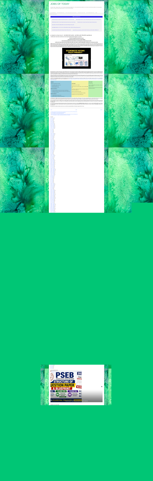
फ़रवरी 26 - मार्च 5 (52, 189)
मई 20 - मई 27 (51, 367)
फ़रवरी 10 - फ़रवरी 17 (52, 336)
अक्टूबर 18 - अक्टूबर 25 (52, 288)
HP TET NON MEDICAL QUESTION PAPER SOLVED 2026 (57, 113)
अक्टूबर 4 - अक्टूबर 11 (52, 290)
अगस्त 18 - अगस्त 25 (52, 316)
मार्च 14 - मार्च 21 (51, 271)
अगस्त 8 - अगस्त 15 (52, 254)
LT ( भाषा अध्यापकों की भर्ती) (53, 12)
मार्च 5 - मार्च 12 (51, 188)
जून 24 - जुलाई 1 (52, 363)
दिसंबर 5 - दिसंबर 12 (52, 240)
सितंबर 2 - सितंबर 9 (52, 355)
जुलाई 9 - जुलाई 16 (52, 175)
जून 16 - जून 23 (51, 323)
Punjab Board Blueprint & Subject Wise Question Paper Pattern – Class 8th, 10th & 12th (63, 19)
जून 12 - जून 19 (51, 219)
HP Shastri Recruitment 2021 (81, 12)
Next (101, 386)
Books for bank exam (53, 443)
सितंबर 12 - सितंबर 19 (52, 250)
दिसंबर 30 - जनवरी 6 (52, 341)
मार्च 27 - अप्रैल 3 (52, 228)
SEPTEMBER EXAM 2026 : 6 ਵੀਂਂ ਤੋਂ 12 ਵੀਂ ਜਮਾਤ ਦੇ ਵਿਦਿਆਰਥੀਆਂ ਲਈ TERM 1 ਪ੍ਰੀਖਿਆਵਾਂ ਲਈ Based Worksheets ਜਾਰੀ (66, 27)
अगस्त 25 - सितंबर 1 (52, 147)
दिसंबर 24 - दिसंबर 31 (52, 164)
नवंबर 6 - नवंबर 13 (52, 202)
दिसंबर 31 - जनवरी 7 (52, 163)
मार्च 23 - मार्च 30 (51, 136)
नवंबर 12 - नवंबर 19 (52, 166)
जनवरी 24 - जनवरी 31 (52, 277)
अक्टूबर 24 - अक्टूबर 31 (52, 245)
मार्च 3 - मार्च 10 (51, 158)
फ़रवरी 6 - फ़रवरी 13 (52, 233)
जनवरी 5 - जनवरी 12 (52, 140)
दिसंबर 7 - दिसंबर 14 (52, 124)
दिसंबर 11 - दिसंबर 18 (52, 198)
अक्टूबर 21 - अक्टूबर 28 (52, 349)
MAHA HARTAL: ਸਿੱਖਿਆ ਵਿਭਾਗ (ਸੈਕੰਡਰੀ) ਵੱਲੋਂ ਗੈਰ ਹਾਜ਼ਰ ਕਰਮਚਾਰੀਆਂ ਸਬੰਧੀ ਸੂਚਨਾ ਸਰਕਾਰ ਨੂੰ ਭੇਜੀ (63, 24)
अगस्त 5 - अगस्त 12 (52, 358)
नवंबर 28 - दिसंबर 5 (52, 241)
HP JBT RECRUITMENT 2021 (60, 12)
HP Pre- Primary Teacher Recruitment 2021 (71, 12)
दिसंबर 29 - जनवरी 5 (52, 141)
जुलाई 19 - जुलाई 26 (52, 299)
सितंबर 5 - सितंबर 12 (52, 251)
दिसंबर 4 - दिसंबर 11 (52, 199)
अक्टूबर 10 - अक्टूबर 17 (52, 247)
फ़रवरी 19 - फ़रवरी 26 (52, 190)
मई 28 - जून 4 (51, 179)
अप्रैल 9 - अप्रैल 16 (52, 185)
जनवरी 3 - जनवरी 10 (52, 279)
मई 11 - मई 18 (51, 131)
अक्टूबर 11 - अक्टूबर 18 (52, 289)
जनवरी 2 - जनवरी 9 (52, 237)
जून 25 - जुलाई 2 (52, 177)
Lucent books (52, 442)
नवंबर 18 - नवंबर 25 (52, 346)
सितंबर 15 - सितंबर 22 (52, 146)
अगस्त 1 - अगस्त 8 (52, 255)
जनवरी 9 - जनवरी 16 (52, 236)
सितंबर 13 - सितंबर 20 (52, 292)
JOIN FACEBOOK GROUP (54, 454)
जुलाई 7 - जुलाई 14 (52, 149)
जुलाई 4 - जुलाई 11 (52, 258)
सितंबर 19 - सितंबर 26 (52, 249)
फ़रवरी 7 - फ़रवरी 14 (52, 275)
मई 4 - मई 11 (51, 132)
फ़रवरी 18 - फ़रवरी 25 (52, 160)
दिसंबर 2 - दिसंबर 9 (52, 344)
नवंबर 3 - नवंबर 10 (52, 307)
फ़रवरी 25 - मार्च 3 (52, 159)
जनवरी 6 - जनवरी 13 (52, 340)
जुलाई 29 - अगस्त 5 (52, 359)
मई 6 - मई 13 (51, 368)
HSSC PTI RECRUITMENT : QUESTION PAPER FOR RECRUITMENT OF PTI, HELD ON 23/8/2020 (65, 429)
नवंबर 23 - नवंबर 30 (52, 125)
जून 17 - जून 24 (51, 364)
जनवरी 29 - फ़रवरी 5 (52, 192)
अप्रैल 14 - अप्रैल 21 (52, 329)
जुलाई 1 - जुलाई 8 (52, 362)
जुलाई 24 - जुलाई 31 (52, 214)
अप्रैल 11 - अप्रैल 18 (52, 268)
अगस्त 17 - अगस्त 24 (52, 127)
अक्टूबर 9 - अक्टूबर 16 (52, 205)
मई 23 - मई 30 (51, 263)
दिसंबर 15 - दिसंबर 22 (52, 142)
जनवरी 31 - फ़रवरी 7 (52, 276)
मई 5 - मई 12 (51, 153)
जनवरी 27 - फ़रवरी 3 (52, 338)
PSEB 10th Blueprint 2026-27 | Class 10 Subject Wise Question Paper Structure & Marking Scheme (88, 19)
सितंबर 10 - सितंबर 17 (52, 172)
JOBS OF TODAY (59, 4)
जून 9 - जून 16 (51, 324)
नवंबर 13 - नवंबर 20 (52, 201)
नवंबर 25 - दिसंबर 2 (52, 345)
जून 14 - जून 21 (51, 119)
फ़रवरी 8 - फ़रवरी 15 (52, 123)
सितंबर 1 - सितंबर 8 (52, 314)
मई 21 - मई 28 (51, 180)
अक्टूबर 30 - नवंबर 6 (52, 203)
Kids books (52, 444)
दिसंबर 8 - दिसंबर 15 (52, 303)
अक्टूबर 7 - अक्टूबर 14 (52, 351)
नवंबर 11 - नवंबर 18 (52, 347)
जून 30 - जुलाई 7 (52, 150)
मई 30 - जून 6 (51, 262)
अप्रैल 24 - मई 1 (52, 225)
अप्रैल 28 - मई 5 (52, 154)
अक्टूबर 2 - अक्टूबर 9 (52, 206)
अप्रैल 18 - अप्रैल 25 (52, 267)
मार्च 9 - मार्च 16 (51, 138)
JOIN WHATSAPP (53, 455)
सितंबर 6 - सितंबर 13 (52, 293)
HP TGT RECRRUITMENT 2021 (90, 12)
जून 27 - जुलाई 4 (52, 259)
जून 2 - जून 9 (51, 325)
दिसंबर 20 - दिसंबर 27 (52, 281)
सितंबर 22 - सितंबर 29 (52, 145)
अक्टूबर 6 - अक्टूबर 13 (52, 310)
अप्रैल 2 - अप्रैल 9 (52, 186)
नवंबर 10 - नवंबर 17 (52, 306)
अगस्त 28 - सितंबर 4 (52, 210)
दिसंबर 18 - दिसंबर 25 (52, 197)
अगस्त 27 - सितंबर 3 (52, 173)
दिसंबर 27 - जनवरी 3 (52, 280)
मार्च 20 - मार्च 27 (51, 229)
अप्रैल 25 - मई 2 (52, 266)
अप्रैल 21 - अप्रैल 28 (52, 155)
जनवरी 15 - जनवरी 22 (52, 194)
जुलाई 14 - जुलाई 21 (52, 320)
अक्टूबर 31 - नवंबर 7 (52, 244)
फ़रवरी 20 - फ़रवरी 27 (52, 231)
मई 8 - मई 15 (51, 223)
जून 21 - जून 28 (51, 118)
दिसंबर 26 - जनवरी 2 (52, 238)
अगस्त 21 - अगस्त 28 (52, 211)
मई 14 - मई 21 (51, 181)
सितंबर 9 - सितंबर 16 (52, 354)
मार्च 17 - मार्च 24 (51, 332)
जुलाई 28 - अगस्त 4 (52, 318)
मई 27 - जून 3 (51, 366)
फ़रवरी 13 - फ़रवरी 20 (52, 232)
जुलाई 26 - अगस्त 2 (52, 298)
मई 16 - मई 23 (51, 264)
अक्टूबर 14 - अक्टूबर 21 (52, 350)
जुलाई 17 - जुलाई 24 (52, 215)
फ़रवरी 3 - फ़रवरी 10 (52, 337)
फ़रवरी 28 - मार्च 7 (52, 273)
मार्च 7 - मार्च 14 (51, 272)
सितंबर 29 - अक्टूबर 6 (52, 144)
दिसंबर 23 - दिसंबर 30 (52, 342)
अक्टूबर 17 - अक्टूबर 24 (52, 246)
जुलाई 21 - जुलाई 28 (52, 319)
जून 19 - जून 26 (51, 218)
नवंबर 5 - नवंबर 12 (52, 167)
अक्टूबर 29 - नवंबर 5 (52, 168)
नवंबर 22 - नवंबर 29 (52, 284)
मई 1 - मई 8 (51, 224)
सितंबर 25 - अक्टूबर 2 (52, 207)
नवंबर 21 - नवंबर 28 (52, 242)
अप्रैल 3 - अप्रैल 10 (52, 227)
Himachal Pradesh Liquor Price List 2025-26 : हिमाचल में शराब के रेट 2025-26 (62, 421)
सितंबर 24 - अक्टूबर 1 (52, 171)
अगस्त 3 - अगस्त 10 (52, 128)
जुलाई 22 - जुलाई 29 (52, 360)
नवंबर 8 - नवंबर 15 (52, 286)
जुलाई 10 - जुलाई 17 (52, 216)
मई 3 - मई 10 (51, 120)
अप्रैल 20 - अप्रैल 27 (52, 133)
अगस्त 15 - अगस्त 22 (52, 253)
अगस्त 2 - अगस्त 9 (52, 297)
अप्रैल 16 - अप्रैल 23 (52, 184)
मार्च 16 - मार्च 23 (51, 137)
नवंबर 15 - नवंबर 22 (52, 285)
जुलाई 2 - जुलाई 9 (52, 176)
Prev (51, 386)
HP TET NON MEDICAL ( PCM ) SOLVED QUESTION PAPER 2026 (58, 112)
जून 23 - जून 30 (51, 151)
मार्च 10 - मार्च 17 (51, 333)
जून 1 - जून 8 (51, 129)
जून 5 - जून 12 (51, 220)
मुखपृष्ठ (96, 12)
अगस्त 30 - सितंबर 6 (52, 294)
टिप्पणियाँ (52, 407)
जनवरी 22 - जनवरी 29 (52, 193)
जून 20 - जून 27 (51, 260)
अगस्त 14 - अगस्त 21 (52, 212)
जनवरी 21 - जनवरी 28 (52, 162)
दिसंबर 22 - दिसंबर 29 (52, 302)
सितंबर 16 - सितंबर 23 (52, 353)
